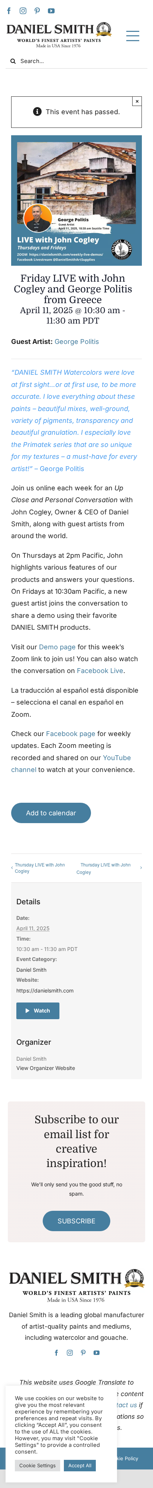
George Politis (77, 341)
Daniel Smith (31, 970)
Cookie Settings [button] (37, 1465)
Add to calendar (51, 813)
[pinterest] (37, 10)
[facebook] (9, 10)
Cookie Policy (122, 1458)
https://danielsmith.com (45, 990)
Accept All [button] (79, 1465)
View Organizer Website (45, 1068)
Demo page (57, 647)
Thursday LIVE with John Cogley (40, 867)
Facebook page (70, 734)
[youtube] (51, 10)
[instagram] (23, 10)
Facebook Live (100, 671)
